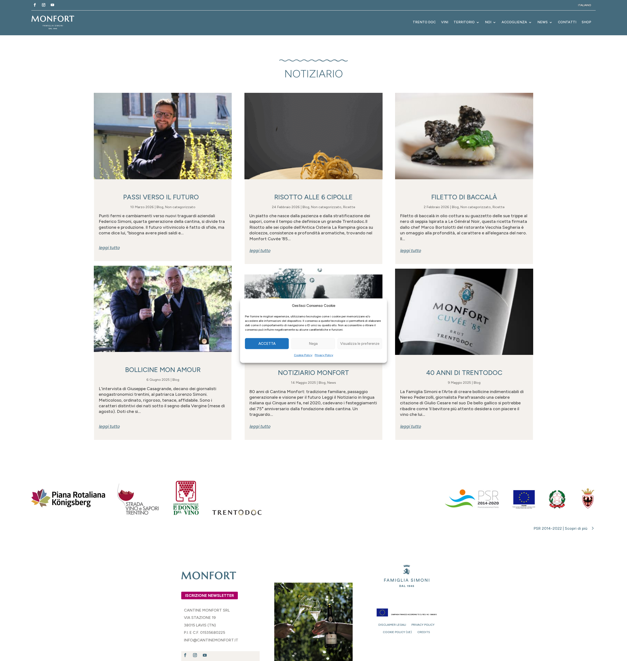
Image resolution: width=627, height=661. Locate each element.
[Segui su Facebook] (34, 4)
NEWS (542, 22)
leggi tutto (109, 247)
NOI (488, 22)
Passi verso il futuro (162, 197)
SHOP (586, 22)
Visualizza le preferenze (359, 343)
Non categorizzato (180, 207)
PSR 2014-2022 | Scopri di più (560, 528)
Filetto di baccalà (464, 197)
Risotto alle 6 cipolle (313, 197)
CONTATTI (567, 22)
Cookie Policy (303, 355)
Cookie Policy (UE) (397, 632)
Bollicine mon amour (163, 370)
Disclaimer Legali (392, 624)
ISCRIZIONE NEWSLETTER (209, 595)
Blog (159, 207)
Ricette (349, 207)
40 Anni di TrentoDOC (464, 373)
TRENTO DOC (424, 22)
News (331, 383)
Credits (423, 632)
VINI (444, 22)
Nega (313, 343)
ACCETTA (267, 343)
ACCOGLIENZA (514, 22)
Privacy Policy (324, 355)
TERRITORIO (464, 22)
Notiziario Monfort (313, 373)
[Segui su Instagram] (43, 4)
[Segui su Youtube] (52, 4)
